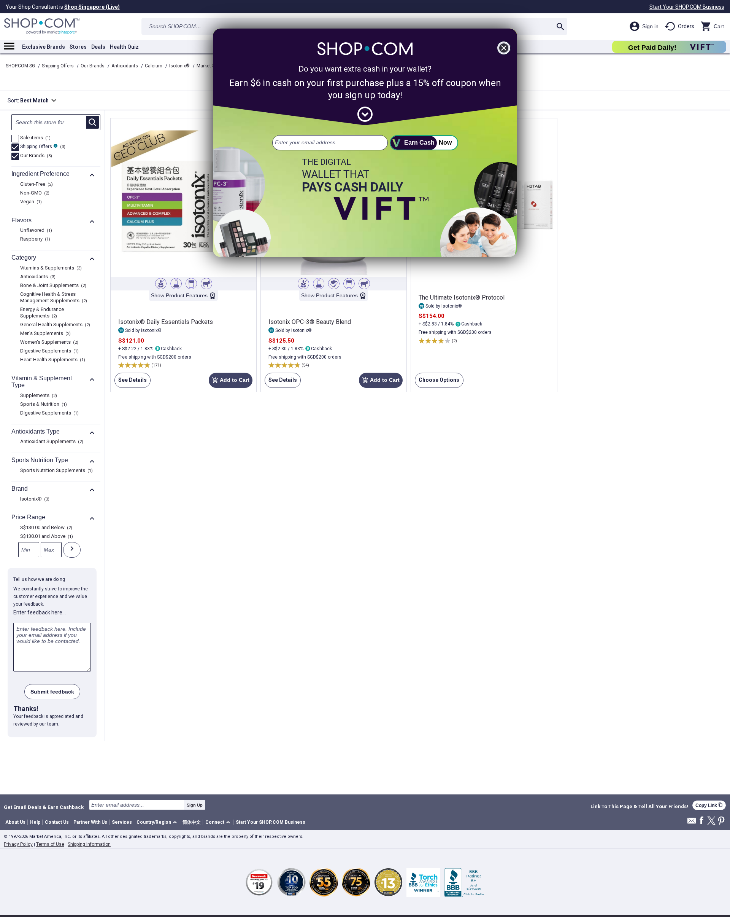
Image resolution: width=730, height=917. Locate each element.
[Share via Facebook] (701, 821)
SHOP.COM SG (21, 66)
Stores (78, 47)
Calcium (154, 66)
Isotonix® (180, 66)
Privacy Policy (18, 844)
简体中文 (191, 822)
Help (35, 822)
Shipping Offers (58, 66)
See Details (130, 382)
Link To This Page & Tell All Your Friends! (639, 806)
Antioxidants (125, 66)
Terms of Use (50, 844)
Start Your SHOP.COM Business (686, 7)
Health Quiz (124, 47)
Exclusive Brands (43, 47)
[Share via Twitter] (711, 821)
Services (122, 822)
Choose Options (437, 382)
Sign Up (195, 805)
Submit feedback (52, 692)
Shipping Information (89, 844)
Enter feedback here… (39, 612)
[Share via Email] (691, 822)
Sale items (34, 138)
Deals (98, 47)
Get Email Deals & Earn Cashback (44, 807)
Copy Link (709, 805)
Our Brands (93, 66)
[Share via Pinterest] (721, 821)
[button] (158, 822)
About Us (15, 822)
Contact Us (57, 822)
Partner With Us (90, 822)
